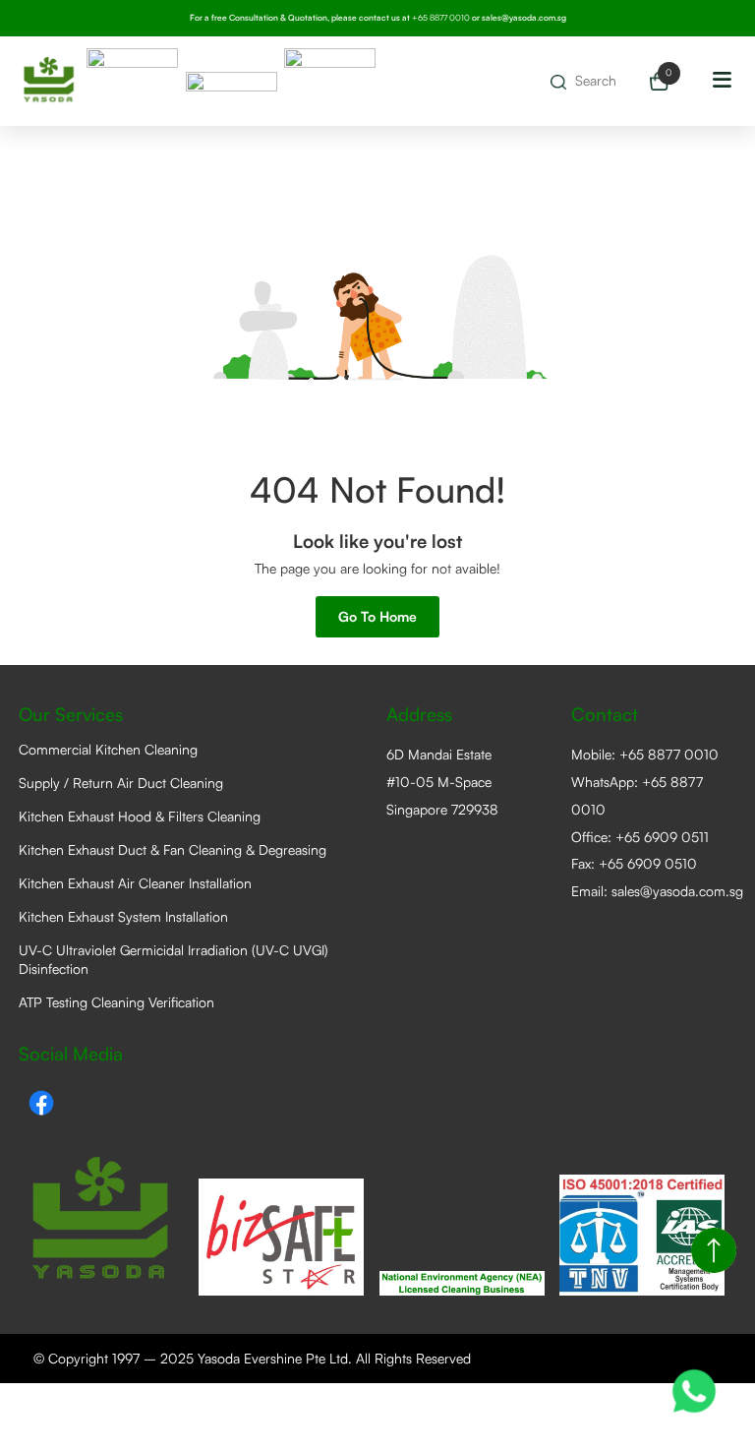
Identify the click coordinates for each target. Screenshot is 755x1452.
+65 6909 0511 (662, 836)
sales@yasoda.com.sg (524, 17)
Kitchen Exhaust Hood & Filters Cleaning (140, 816)
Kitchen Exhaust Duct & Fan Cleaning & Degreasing (172, 849)
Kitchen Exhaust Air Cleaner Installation (135, 883)
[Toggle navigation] (722, 81)
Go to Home (377, 616)
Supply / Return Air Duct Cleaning (121, 782)
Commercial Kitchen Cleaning (108, 749)
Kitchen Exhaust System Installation (123, 916)
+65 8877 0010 (669, 754)
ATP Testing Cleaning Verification (116, 1002)
